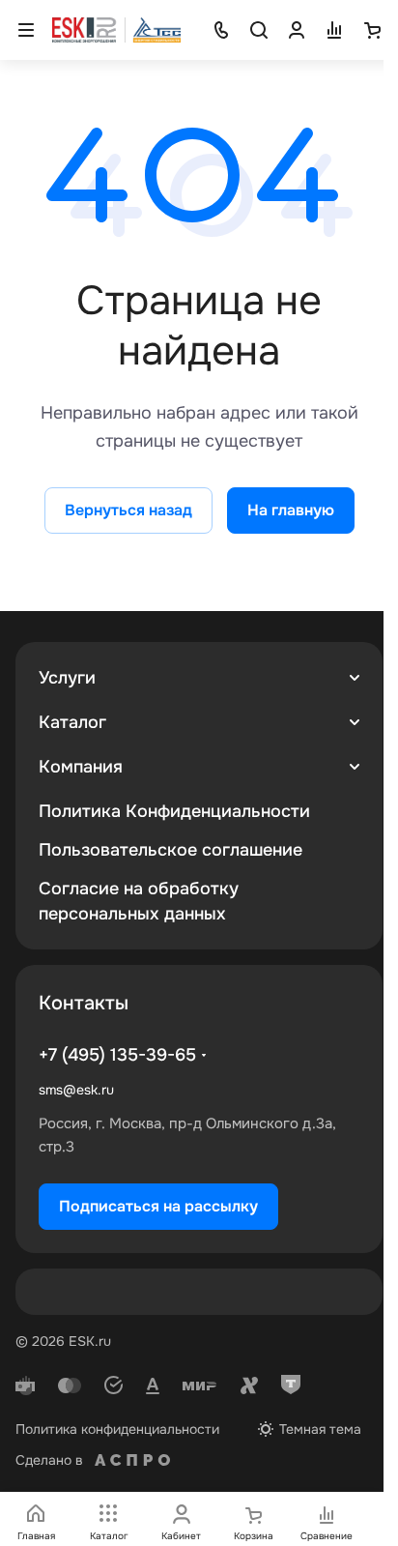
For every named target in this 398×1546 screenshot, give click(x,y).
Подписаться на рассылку (158, 1206)
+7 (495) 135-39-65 (117, 1054)
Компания (81, 766)
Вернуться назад (128, 510)
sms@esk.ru (76, 1089)
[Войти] (296, 30)
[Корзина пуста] (372, 30)
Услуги (67, 677)
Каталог (72, 722)
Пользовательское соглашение (170, 850)
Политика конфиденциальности (117, 1429)
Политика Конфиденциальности (174, 811)
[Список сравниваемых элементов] (334, 30)
